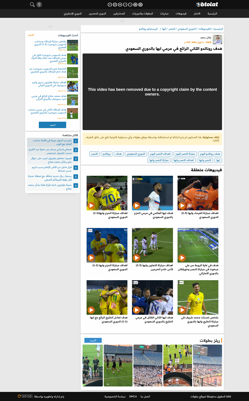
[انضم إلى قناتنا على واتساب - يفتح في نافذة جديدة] (135, 5)
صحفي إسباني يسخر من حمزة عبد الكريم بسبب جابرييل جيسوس (50, 151)
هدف (119, 153)
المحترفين (119, 13)
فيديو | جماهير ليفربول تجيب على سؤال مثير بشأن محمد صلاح (51, 160)
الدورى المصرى (97, 13)
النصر (94, 153)
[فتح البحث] (32, 4)
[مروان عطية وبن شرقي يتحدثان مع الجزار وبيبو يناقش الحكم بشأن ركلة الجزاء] (88, 365)
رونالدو (106, 153)
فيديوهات (181, 13)
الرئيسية (212, 13)
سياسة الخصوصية (115, 396)
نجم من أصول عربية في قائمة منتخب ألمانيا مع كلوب (52, 142)
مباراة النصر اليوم (185, 153)
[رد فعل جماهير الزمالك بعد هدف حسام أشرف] (147, 365)
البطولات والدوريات (142, 13)
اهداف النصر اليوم (160, 153)
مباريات (164, 13)
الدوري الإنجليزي (73, 13)
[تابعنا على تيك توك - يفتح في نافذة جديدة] (125, 5)
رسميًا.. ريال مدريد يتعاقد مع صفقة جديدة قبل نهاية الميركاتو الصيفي (50, 177)
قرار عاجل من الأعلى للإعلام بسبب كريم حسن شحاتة (52, 169)
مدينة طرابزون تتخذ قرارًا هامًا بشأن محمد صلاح (50, 186)
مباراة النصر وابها (158, 160)
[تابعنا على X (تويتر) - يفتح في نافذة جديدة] (130, 5)
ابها (218, 160)
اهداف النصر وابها (184, 160)
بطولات (194, 396)
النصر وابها (205, 160)
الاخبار (197, 13)
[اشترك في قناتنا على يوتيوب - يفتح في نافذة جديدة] (120, 5)
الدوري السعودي (136, 153)
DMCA (133, 396)
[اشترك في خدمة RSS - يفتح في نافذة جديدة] (140, 5)
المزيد (93, 340)
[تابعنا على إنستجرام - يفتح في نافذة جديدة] (115, 5)
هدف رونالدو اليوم (210, 153)
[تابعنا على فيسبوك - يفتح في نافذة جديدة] (110, 5)
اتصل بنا (145, 396)
